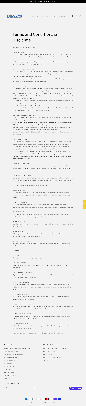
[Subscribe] (32, 388)
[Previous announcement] (5, 1)
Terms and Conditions (10, 372)
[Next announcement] (81, 1)
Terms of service (53, 402)
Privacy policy (45, 402)
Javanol (45, 360)
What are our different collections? (13, 354)
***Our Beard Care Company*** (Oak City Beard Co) (18, 348)
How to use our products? (11, 351)
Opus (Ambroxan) (48, 354)
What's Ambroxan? (9, 366)
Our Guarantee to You (10, 375)
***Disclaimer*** (8, 369)
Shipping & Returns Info (10, 357)
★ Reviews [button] (84, 204)
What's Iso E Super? (9, 360)
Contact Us (7, 378)
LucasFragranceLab (36, 402)
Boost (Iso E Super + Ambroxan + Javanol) (54, 348)
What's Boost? (8, 363)
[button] (34, 16)
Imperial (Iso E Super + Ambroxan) (52, 357)
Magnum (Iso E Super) (49, 351)
